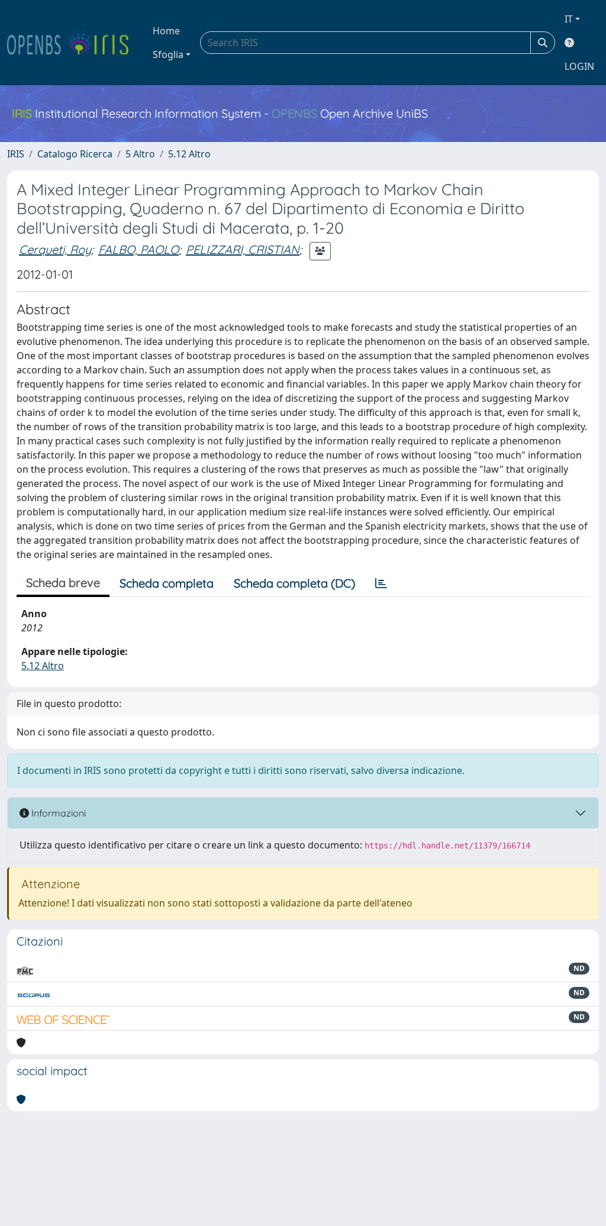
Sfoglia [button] (168, 54)
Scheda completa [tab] (167, 583)
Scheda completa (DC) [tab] (294, 583)
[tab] (381, 583)
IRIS (15, 153)
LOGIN (579, 66)
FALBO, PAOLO (138, 249)
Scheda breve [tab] (63, 582)
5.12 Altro (189, 153)
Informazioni (57, 813)
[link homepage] (72, 42)
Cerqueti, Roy (55, 249)
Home (166, 30)
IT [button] (569, 18)
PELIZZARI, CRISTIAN (242, 249)
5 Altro (140, 153)
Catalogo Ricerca (74, 153)
